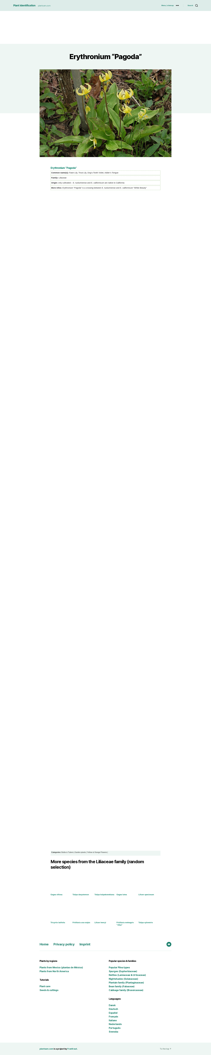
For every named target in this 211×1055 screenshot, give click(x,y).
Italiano (113, 1020)
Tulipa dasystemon (81, 895)
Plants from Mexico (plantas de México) (61, 967)
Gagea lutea (121, 895)
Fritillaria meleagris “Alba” (125, 924)
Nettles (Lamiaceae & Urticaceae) (127, 975)
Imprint (84, 944)
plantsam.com (46, 1049)
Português (115, 1028)
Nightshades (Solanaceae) (123, 979)
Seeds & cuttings (49, 990)
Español (113, 1012)
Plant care (45, 986)
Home (44, 944)
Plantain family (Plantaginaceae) (126, 982)
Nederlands (115, 1024)
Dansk (112, 1005)
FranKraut (72, 1049)
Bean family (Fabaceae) (122, 986)
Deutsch (113, 1009)
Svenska (113, 1031)
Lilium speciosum (146, 895)
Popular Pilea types (119, 967)
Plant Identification (24, 5)
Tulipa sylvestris (145, 923)
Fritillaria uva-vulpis (81, 923)
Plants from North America (54, 971)
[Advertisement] (105, 27)
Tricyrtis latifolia (58, 923)
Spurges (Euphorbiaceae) (123, 971)
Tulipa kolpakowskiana (104, 895)
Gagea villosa (56, 895)
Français (113, 1016)
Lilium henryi (100, 923)
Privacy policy (64, 944)
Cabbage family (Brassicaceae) (126, 990)
